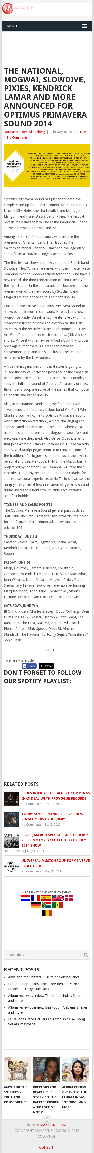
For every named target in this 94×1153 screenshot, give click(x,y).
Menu (12, 26)
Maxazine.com (53, 1125)
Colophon (47, 1136)
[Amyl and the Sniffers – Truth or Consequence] (17, 1070)
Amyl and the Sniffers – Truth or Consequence (43, 977)
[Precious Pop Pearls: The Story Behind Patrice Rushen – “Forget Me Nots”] (46, 1070)
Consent (47, 1147)
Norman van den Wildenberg (24, 132)
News (84, 132)
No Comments (17, 137)
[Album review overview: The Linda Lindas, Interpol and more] (75, 1070)
